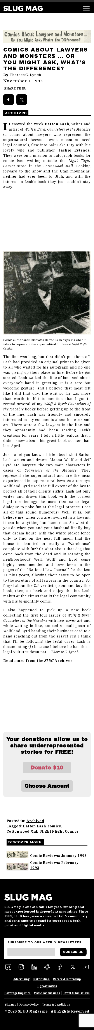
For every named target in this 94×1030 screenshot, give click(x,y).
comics (54, 826)
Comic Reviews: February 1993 (54, 865)
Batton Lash (34, 826)
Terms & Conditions (56, 1004)
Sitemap (10, 1004)
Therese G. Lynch (25, 75)
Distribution (41, 979)
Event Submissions (76, 993)
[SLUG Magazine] (23, 8)
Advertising (21, 979)
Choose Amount (47, 786)
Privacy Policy (29, 1004)
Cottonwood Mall (23, 831)
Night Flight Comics (59, 831)
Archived (35, 821)
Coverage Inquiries (17, 993)
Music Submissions (47, 993)
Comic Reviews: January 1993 (58, 855)
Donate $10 (47, 767)
